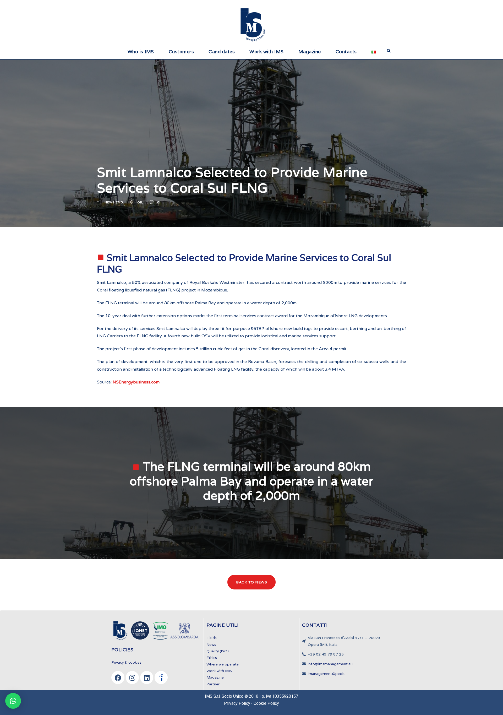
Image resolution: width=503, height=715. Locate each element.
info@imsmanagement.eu (330, 664)
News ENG (114, 202)
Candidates (222, 51)
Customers (181, 51)
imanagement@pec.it (326, 673)
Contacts (346, 51)
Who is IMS (141, 51)
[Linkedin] (146, 677)
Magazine (309, 51)
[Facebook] (117, 677)
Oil (140, 202)
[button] (13, 701)
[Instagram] (132, 677)
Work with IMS (266, 51)
